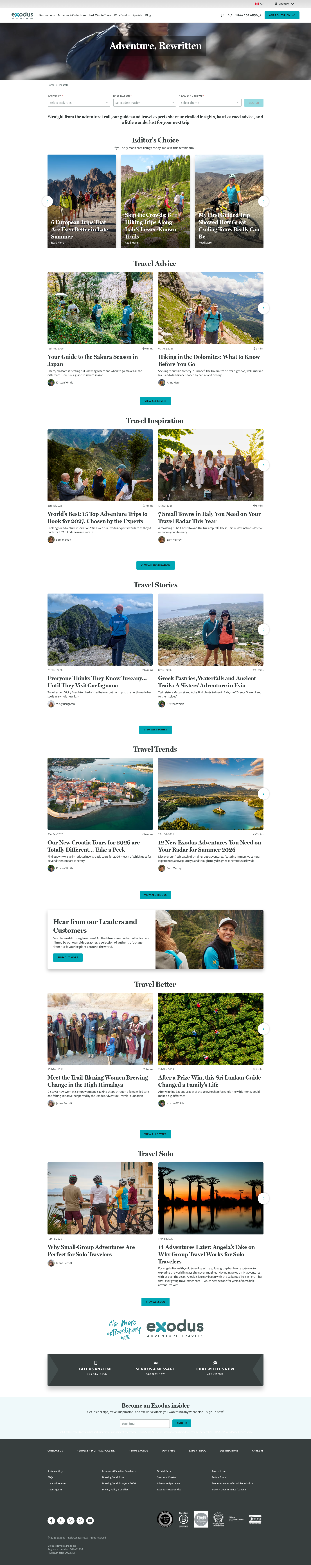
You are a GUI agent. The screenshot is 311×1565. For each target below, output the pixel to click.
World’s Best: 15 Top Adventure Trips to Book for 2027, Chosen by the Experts (97, 517)
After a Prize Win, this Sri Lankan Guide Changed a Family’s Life (209, 1081)
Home (51, 84)
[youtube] (90, 1520)
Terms (243, 1432)
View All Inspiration (155, 565)
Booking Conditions (113, 1477)
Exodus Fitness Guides (169, 1489)
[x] (61, 1520)
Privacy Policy (230, 1432)
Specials (137, 15)
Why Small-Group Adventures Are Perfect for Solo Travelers (91, 1250)
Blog (148, 15)
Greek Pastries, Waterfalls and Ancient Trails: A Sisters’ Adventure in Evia (207, 681)
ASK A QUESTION (279, 15)
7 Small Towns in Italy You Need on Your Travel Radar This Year (209, 517)
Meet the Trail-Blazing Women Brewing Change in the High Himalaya (98, 1081)
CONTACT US (55, 1450)
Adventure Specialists (168, 1483)
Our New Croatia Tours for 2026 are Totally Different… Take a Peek (94, 846)
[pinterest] (80, 1520)
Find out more (68, 957)
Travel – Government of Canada (229, 1489)
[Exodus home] (22, 15)
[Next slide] (263, 308)
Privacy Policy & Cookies (115, 1489)
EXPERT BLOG (197, 1450)
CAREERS (257, 1450)
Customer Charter (166, 1477)
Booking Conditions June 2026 (119, 1483)
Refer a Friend (219, 1477)
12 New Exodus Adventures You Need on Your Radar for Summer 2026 (209, 846)
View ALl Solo (155, 1301)
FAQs (50, 1477)
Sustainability (55, 1471)
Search (254, 102)
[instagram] (71, 1520)
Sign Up (182, 1423)
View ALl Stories (155, 729)
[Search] (222, 15)
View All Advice (155, 401)
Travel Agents (55, 1489)
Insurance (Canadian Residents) (119, 1471)
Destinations (47, 15)
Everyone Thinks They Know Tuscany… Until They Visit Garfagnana (97, 681)
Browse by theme (191, 96)
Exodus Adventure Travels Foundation (232, 1483)
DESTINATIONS (229, 1450)
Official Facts (164, 1471)
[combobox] (79, 103)
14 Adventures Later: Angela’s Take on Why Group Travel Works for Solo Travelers (206, 1254)
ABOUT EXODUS (138, 1450)
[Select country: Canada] (259, 4)
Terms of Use (219, 1471)
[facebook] (51, 1520)
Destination (122, 96)
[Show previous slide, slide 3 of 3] (47, 201)
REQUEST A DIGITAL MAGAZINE (96, 1450)
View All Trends (155, 895)
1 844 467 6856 (246, 15)
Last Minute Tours (100, 15)
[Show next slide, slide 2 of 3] (263, 201)
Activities (55, 96)
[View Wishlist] (230, 15)
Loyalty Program (57, 1483)
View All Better (155, 1134)
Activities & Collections (72, 15)
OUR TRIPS (168, 1450)
